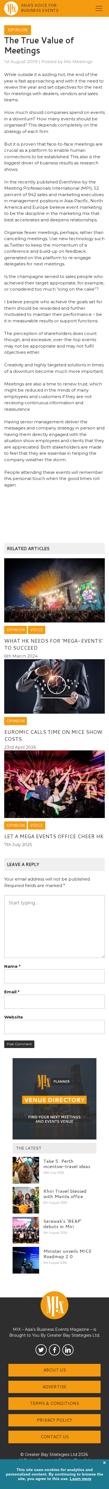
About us (54, 1370)
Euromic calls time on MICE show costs (53, 735)
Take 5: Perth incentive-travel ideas (66, 1163)
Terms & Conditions (54, 1403)
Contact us (55, 1437)
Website (13, 1017)
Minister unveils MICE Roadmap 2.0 (67, 1253)
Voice (36, 630)
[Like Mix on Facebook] (54, 1349)
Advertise (54, 1387)
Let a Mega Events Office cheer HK (54, 836)
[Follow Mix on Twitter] (41, 1349)
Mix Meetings (78, 61)
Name (12, 966)
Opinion (18, 30)
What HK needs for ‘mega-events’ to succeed (53, 644)
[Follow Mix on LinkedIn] (68, 1349)
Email (12, 992)
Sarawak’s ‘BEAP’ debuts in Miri (62, 1223)
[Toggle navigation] (99, 8)
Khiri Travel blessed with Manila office (65, 1193)
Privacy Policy (54, 1420)
